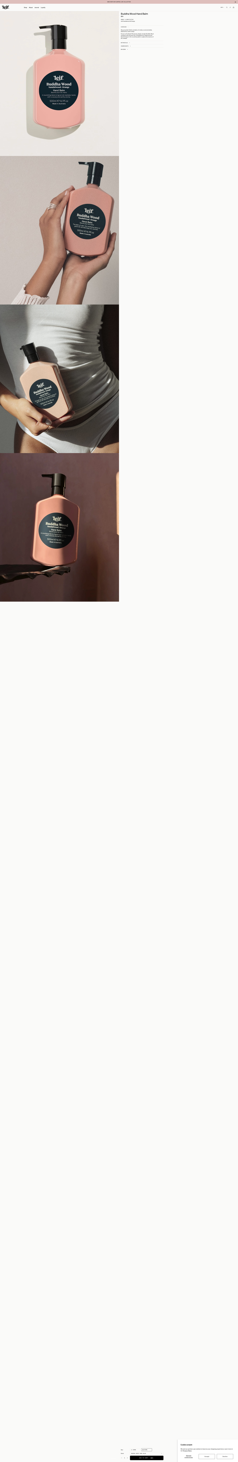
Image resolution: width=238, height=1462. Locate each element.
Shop (25, 7)
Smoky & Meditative (127, 19)
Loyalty (43, 7)
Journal (36, 7)
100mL (134, 1449)
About (31, 7)
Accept (206, 1456)
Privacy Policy (187, 1451)
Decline (224, 1456)
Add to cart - (146, 1458)
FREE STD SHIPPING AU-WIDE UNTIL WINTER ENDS (119, 2)
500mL (146, 1449)
